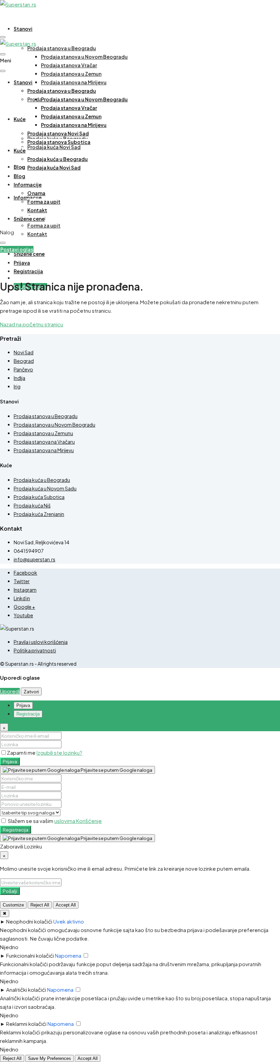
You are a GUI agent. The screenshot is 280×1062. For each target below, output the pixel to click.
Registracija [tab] (28, 714)
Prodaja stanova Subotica (58, 142)
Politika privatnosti (35, 650)
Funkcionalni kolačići (30, 955)
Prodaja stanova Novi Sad (58, 133)
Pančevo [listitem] (23, 369)
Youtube (23, 615)
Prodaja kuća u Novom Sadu (45, 488)
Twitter (22, 581)
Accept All (66, 905)
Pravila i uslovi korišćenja (41, 642)
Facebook (25, 573)
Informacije (28, 184)
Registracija (15, 829)
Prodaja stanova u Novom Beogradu (84, 57)
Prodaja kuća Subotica (39, 497)
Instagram (25, 590)
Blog (19, 167)
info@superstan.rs (34, 559)
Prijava (10, 761)
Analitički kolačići (26, 989)
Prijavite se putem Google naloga (116, 770)
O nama (36, 193)
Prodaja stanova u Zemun (71, 74)
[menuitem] (22, 263)
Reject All (39, 905)
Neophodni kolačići (29, 921)
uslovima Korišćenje (78, 820)
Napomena (68, 955)
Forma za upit (43, 225)
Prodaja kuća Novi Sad (54, 147)
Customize (13, 905)
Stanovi (23, 29)
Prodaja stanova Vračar (69, 65)
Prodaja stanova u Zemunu (43, 433)
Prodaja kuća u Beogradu (57, 159)
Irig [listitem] (17, 386)
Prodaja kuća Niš (32, 505)
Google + (24, 607)
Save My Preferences (49, 1058)
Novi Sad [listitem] (23, 352)
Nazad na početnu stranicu (31, 324)
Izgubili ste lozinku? (59, 752)
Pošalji (10, 891)
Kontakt (37, 234)
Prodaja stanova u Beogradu (61, 48)
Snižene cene (29, 254)
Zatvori (31, 691)
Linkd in (22, 598)
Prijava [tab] (23, 705)
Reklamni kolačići (26, 1023)
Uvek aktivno (68, 921)
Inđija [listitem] (19, 378)
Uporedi (10, 691)
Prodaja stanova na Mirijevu (74, 82)
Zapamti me (22, 752)
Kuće (20, 119)
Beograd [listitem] (24, 361)
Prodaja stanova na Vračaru (44, 442)
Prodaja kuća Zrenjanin (39, 514)
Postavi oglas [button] (16, 249)
